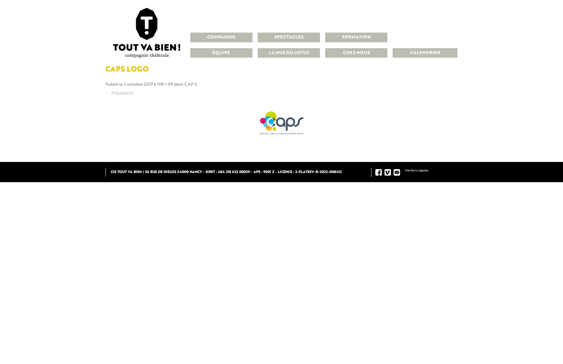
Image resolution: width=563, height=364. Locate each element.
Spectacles (289, 37)
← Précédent (119, 93)
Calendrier (425, 53)
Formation (356, 37)
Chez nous (356, 53)
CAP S (190, 84)
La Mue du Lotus (289, 53)
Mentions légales (416, 170)
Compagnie (221, 37)
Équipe (221, 53)
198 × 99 (165, 84)
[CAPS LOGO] (281, 122)
